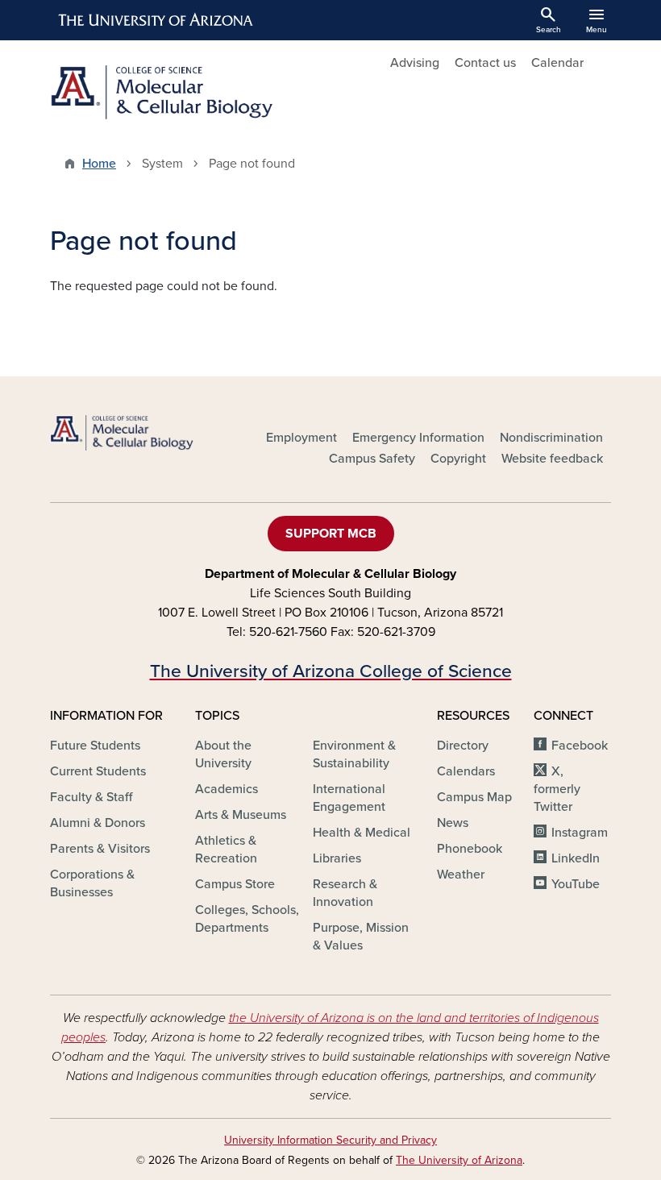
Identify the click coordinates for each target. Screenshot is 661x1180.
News (452, 823)
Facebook (579, 746)
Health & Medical (361, 833)
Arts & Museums (240, 815)
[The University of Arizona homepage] (156, 20)
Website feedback (552, 459)
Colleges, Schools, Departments (247, 919)
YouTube (575, 884)
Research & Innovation (345, 893)
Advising (414, 63)
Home (99, 164)
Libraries (337, 858)
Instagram (579, 833)
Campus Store (235, 884)
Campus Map (474, 797)
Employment (301, 438)
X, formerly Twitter (557, 789)
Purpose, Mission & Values (361, 937)
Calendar (557, 63)
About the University (223, 754)
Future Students (95, 746)
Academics (226, 789)
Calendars (466, 771)
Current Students (98, 771)
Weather (460, 874)
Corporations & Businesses (92, 883)
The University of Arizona (459, 1160)
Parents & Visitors (100, 849)
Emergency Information (418, 438)
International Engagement (349, 798)
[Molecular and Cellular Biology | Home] (185, 92)
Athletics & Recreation (226, 849)
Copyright (458, 459)
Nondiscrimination (551, 438)
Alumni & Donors (97, 823)
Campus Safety (372, 459)
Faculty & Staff (91, 797)
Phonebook (469, 849)
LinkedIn (575, 858)
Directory (462, 746)
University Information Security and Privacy (330, 1140)
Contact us (485, 63)
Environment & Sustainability (354, 754)
